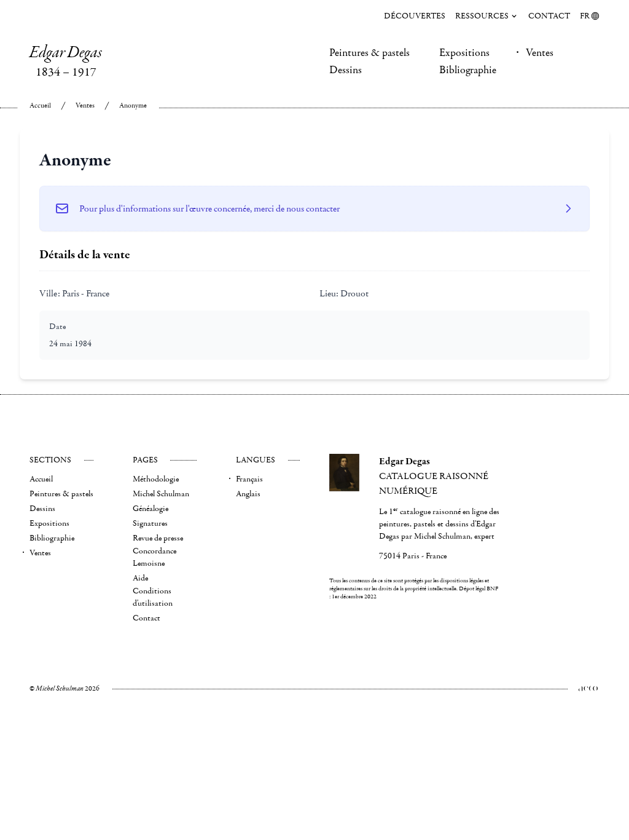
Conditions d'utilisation (153, 597)
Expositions (464, 53)
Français (249, 479)
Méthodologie (156, 479)
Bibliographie (467, 70)
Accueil (40, 105)
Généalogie (150, 508)
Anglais (248, 493)
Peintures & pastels (369, 53)
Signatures (150, 523)
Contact (549, 16)
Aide (140, 578)
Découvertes (414, 16)
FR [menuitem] (585, 16)
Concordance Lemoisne (154, 557)
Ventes (539, 53)
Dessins (345, 70)
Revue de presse (158, 538)
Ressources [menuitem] (482, 16)
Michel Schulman (161, 493)
